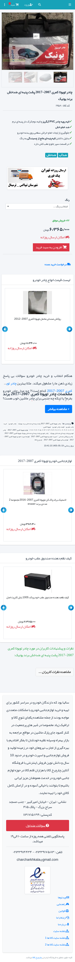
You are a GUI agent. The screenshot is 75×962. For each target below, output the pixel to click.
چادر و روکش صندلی (66, 436)
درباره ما (62, 924)
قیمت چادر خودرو (58, 427)
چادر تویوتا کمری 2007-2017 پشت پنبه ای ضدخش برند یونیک (39, 423)
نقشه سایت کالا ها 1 (55, 937)
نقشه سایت (59, 931)
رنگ (67, 200)
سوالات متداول (36, 825)
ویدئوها (62, 897)
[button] (70, 4)
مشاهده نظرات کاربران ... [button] (54, 671)
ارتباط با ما (61, 917)
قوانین (62, 910)
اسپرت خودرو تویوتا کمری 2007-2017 (44, 436)
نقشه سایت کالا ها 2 (55, 944)
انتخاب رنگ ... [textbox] (60, 206)
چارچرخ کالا (38, 440)
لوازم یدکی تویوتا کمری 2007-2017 (56, 440)
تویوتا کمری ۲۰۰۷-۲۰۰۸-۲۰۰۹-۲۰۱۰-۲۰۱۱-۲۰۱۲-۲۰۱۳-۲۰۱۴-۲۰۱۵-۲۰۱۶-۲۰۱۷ (52, 428)
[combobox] (37, 206)
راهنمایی (61, 904)
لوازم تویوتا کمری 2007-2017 (17, 430)
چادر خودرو (12, 423)
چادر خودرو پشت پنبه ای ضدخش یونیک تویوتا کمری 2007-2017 (26, 433)
